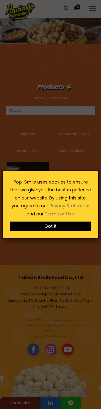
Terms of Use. (60, 214)
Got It (50, 226)
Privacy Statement (70, 206)
